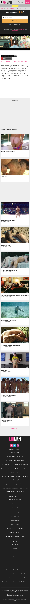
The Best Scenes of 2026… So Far (9, 270)
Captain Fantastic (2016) (20, 61)
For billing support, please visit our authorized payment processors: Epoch (15, 594)
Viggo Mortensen (6, 61)
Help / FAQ (15, 508)
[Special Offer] (15, 112)
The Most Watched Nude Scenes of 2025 (10, 345)
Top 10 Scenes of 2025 (6, 420)
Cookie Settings (15, 524)
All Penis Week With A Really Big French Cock (15, 464)
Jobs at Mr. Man (15, 561)
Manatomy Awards (14, 452)
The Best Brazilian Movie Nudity (8, 395)
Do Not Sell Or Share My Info (15, 528)
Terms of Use (15, 30)
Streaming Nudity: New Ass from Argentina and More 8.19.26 (15, 470)
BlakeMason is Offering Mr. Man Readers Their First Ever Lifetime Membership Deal (15, 489)
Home (2, 8)
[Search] (19, 2)
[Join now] (27, 2)
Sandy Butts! (4, 176)
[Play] (15, 42)
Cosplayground (15, 553)
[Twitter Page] (14, 445)
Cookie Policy (15, 520)
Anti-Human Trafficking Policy (15, 536)
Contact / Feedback (15, 499)
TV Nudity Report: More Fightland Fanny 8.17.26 (15, 484)
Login (22, 2)
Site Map (15, 504)
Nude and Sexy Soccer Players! (8, 220)
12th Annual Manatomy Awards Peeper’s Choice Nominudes (15, 295)
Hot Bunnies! (4, 370)
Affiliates (15, 548)
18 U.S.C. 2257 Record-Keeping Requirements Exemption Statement (15, 590)
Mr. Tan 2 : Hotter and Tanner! (8, 151)
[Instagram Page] (18, 445)
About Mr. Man (15, 544)
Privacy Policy (21, 29)
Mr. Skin (15, 557)
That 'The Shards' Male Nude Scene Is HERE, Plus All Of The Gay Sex (15, 478)
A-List (12, 8)
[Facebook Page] (11, 445)
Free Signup (15, 20)
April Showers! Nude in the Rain (8, 320)
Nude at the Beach (5, 245)
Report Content (15, 532)
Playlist (7, 8)
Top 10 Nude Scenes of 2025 (15, 456)
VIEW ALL (21, 581)
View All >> (15, 429)
